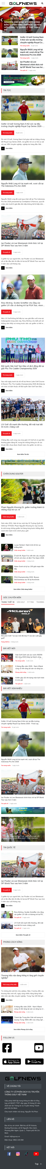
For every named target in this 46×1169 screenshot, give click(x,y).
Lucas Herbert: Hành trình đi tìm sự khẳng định (27, 546)
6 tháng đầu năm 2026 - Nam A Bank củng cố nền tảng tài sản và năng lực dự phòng (29, 667)
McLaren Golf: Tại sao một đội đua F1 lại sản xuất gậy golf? (21, 637)
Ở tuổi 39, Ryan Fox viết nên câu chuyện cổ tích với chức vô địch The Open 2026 (29, 557)
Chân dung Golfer (8, 517)
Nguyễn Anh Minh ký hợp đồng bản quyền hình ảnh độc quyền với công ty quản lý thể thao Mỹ (22, 26)
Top (36, 1164)
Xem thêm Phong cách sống (23, 1029)
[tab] (7, 602)
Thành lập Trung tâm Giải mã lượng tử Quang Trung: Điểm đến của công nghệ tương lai (29, 1018)
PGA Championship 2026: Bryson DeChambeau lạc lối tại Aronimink (26, 578)
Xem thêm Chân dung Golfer (23, 589)
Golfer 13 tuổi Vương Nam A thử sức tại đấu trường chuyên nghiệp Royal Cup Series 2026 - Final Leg (32, 40)
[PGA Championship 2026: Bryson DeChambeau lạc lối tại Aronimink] (7, 579)
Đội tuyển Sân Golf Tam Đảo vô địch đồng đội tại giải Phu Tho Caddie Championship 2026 (22, 367)
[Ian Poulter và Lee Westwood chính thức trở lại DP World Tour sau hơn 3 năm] (10, 64)
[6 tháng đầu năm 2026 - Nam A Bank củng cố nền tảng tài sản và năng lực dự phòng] (7, 668)
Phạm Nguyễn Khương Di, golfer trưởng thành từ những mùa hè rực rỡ (22, 508)
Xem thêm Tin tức (23, 454)
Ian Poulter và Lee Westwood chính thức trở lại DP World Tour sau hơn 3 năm (32, 65)
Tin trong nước (25, 45)
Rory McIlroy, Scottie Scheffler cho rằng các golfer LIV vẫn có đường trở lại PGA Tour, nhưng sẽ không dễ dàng (29, 913)
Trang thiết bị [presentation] (7, 602)
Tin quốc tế (23, 70)
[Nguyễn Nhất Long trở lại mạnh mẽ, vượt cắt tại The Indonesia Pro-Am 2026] (10, 51)
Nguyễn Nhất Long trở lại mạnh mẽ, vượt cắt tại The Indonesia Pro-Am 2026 (31, 52)
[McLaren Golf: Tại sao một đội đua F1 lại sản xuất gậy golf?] (23, 620)
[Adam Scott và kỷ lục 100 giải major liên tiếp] (7, 568)
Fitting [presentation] (30, 602)
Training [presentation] (40, 602)
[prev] (3, 631)
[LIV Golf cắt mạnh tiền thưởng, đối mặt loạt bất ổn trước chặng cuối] (23, 408)
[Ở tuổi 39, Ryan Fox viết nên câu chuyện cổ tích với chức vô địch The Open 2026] (7, 558)
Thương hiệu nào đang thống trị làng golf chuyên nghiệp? (22, 976)
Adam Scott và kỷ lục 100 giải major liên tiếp (29, 567)
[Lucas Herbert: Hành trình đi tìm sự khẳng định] (7, 547)
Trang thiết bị (5, 642)
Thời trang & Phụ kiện (10, 984)
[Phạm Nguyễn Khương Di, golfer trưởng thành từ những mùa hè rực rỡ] (23, 491)
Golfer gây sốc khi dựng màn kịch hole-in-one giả (30, 679)
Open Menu (3, 3)
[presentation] (2, 20)
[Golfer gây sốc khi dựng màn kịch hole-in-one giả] (7, 680)
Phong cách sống (20, 672)
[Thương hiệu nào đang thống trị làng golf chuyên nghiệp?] (23, 959)
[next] (42, 631)
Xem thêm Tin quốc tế (23, 935)
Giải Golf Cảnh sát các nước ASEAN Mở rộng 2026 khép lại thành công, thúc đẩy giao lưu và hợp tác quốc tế (29, 656)
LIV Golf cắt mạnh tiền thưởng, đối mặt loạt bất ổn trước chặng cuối (22, 425)
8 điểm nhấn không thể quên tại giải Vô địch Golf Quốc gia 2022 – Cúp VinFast (21, 837)
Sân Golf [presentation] (21, 602)
